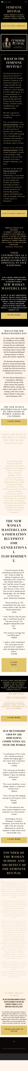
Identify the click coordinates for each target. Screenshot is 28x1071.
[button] (26, 2)
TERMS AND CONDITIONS (12, 1048)
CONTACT (4, 1048)
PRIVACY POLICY (22, 1048)
